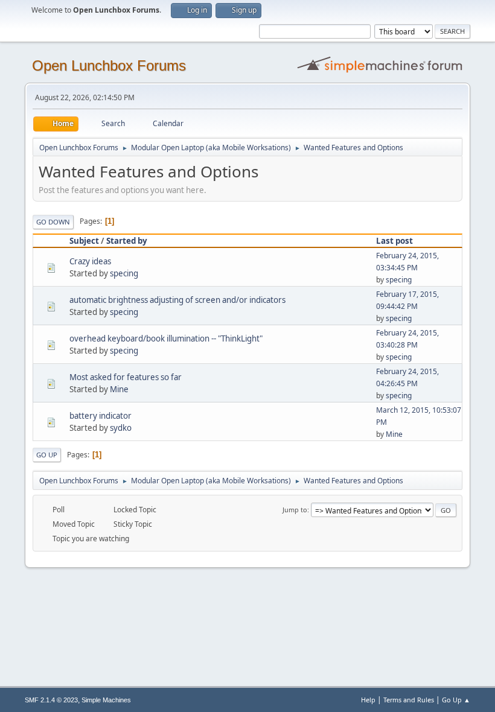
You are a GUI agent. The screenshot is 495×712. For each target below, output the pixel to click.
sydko (121, 427)
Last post (394, 240)
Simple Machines (106, 700)
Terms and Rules (408, 699)
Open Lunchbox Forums (109, 65)
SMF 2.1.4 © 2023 (51, 700)
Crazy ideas (90, 261)
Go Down (53, 221)
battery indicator (100, 415)
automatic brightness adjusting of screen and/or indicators (177, 299)
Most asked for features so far (125, 377)
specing (124, 273)
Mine (119, 389)
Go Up (46, 454)
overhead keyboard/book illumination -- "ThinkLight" (166, 338)
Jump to (295, 509)
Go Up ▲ (456, 699)
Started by (126, 240)
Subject (84, 240)
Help (368, 699)
